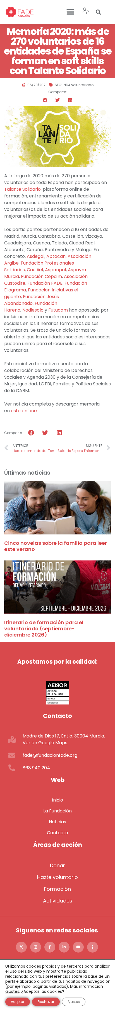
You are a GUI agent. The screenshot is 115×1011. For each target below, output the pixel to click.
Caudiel (35, 270)
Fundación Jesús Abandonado (31, 300)
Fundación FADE (45, 283)
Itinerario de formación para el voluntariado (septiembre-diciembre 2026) (43, 628)
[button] (70, 12)
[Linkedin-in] (64, 947)
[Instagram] (35, 947)
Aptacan (56, 256)
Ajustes (74, 1001)
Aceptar (17, 1001)
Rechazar (46, 1001)
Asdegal (35, 256)
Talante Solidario (22, 189)
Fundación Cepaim (41, 276)
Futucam (58, 310)
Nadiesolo (33, 310)
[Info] (92, 947)
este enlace (24, 410)
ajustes (12, 991)
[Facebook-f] (49, 947)
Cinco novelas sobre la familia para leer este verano (55, 546)
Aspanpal (55, 270)
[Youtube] (78, 947)
